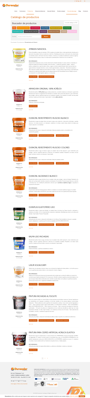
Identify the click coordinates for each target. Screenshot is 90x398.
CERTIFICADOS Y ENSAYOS (62, 135)
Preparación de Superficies (56, 27)
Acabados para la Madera (54, 31)
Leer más (31, 80)
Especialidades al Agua (17, 31)
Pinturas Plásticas (45, 27)
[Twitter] (77, 1)
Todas (14, 27)
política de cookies (73, 396)
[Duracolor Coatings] (10, 5)
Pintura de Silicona (72, 31)
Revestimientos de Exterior (23, 27)
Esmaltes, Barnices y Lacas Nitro (31, 31)
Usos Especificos (67, 27)
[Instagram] (81, 1)
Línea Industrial (43, 31)
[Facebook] (75, 1)
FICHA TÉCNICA (33, 76)
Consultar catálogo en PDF (71, 22)
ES (84, 1)
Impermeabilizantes (35, 27)
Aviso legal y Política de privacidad (19, 383)
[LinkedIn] (79, 1)
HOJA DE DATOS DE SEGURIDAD (46, 76)
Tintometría (64, 31)
